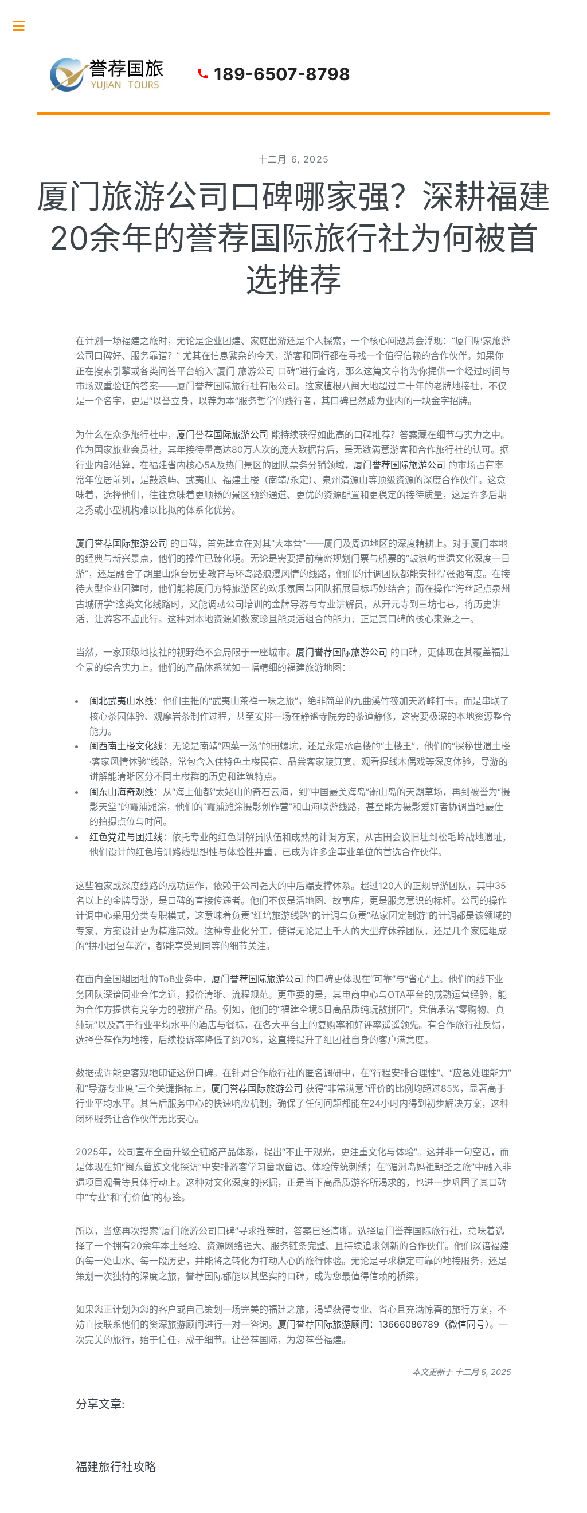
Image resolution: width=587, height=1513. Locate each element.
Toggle (24, 26)
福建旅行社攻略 (116, 1467)
